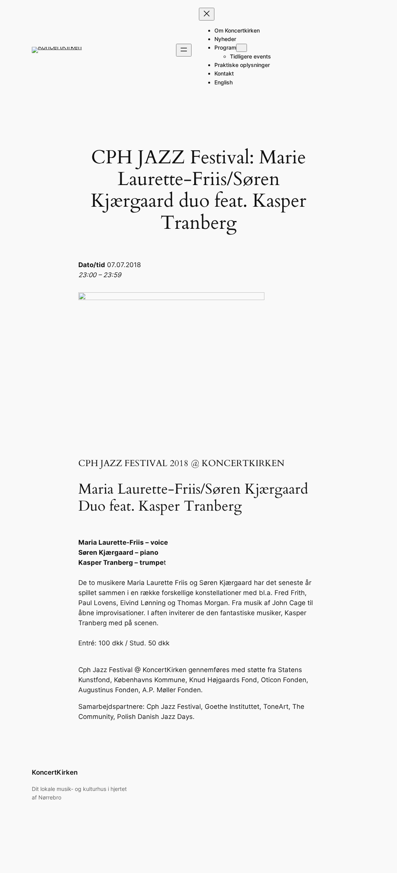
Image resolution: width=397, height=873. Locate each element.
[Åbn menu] (184, 50)
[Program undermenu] (241, 48)
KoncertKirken (55, 772)
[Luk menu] (206, 14)
